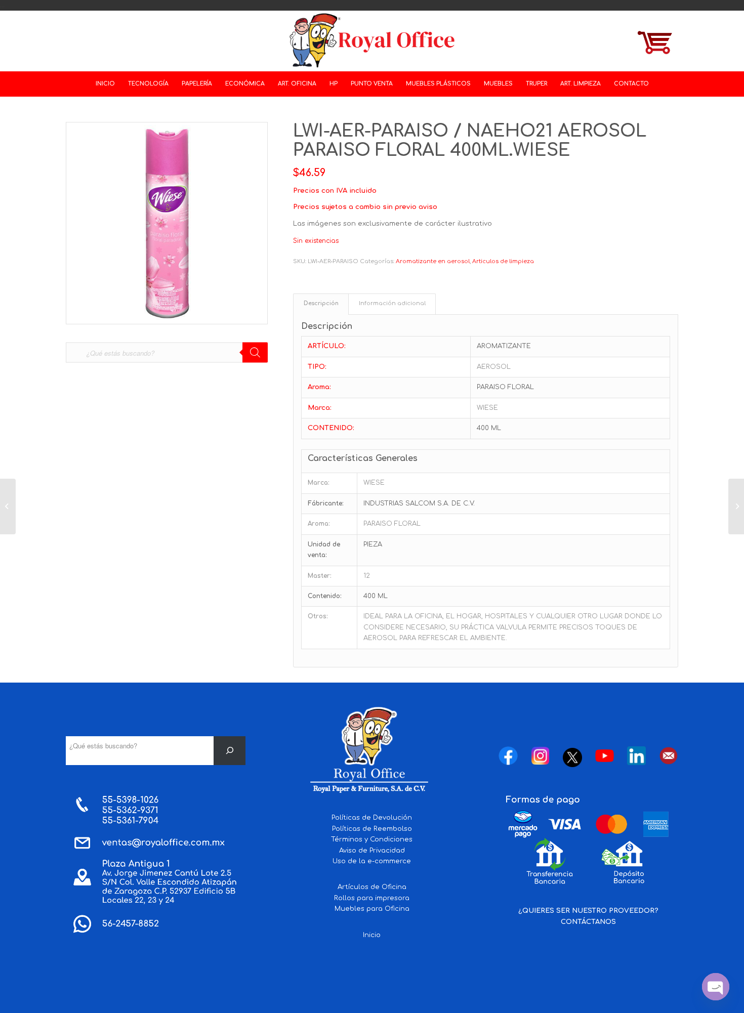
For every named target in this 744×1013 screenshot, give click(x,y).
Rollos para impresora (371, 898)
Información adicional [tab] (392, 304)
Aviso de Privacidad (372, 850)
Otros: (318, 616)
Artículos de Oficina (372, 887)
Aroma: (319, 523)
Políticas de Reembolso (372, 828)
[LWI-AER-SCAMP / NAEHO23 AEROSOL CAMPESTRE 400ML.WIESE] (736, 506)
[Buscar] (229, 750)
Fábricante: (326, 503)
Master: (320, 575)
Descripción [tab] (321, 304)
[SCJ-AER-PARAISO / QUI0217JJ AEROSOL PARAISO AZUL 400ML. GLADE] (8, 506)
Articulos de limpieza (503, 261)
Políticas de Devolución (372, 817)
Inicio (372, 935)
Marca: (318, 482)
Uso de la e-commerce (372, 861)
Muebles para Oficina (372, 908)
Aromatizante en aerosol (433, 261)
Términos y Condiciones (371, 839)
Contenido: (325, 596)
